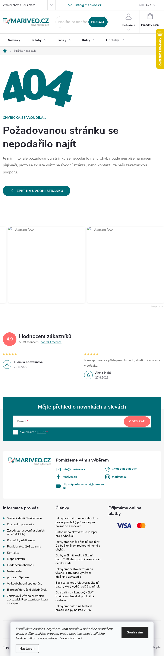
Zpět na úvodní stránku (40, 191)
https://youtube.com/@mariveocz (83, 486)
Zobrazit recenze (51, 342)
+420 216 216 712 (124, 469)
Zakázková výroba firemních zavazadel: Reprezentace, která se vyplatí (27, 599)
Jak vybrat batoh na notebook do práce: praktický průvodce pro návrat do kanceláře (77, 522)
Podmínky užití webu (21, 540)
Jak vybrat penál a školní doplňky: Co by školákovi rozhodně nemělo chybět (78, 546)
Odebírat (137, 421)
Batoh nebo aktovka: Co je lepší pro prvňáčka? (76, 534)
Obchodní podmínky (20, 524)
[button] (42, 265)
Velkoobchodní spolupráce (24, 584)
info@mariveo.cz (74, 469)
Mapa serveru (16, 559)
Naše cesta (14, 571)
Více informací (71, 638)
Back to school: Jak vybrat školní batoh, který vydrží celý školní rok (78, 585)
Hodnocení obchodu (20, 565)
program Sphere (18, 577)
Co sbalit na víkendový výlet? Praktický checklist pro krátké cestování (75, 596)
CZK (148, 5)
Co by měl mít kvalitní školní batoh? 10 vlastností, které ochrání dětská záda (78, 559)
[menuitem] (14, 40)
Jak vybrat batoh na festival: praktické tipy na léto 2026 (74, 608)
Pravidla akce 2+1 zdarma (24, 547)
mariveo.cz (70, 477)
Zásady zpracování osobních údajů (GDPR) (26, 532)
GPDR (41, 432)
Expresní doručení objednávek (27, 590)
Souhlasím (135, 632)
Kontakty (13, 553)
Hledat (98, 22)
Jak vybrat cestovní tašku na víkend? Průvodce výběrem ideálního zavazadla (74, 573)
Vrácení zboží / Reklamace (19, 5)
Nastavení (27, 648)
